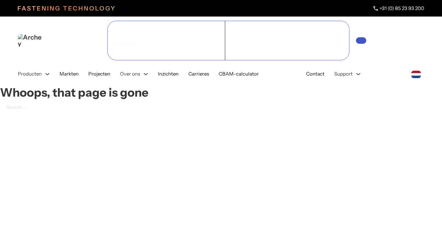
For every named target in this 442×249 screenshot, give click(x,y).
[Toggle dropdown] (47, 74)
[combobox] (416, 74)
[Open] (361, 40)
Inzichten (168, 74)
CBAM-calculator (239, 74)
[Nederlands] (416, 74)
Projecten (99, 74)
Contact (315, 74)
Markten (69, 74)
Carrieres (198, 74)
